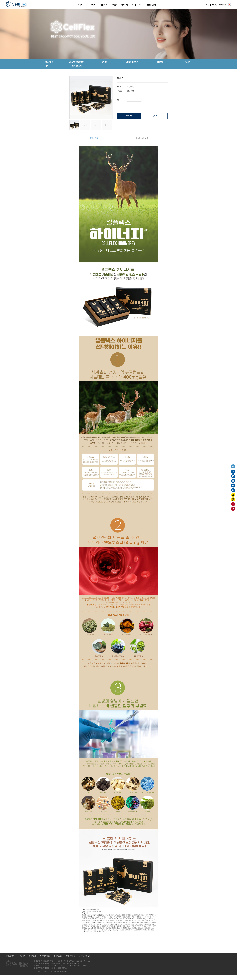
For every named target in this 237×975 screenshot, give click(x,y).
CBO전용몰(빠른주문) (76, 62)
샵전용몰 (104, 62)
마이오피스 (136, 5)
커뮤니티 (124, 5)
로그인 (207, 5)
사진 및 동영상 (150, 5)
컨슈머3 (187, 62)
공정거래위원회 (70, 956)
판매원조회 (222, 5)
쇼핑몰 (113, 5)
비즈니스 (92, 5)
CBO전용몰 (49, 62)
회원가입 (214, 5)
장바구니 (49, 66)
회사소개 (81, 5)
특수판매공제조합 (45, 956)
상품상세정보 (94, 138)
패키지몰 (160, 62)
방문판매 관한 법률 (84, 956)
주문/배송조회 (76, 66)
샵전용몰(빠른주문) (132, 62)
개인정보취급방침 (11, 956)
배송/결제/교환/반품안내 (143, 138)
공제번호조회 (58, 956)
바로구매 (129, 116)
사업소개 (103, 5)
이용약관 (22, 956)
